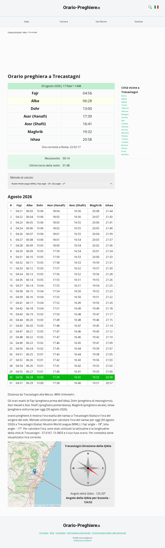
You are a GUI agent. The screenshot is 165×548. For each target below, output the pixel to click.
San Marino (101, 21)
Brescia (124, 145)
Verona (124, 129)
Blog (52, 533)
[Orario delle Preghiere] (82, 8)
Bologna (125, 114)
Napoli (124, 102)
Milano (124, 99)
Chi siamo (44, 533)
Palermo (125, 108)
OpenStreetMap (46, 506)
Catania (124, 123)
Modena (125, 154)
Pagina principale (14, 32)
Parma (124, 148)
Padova (124, 136)
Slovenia (139, 21)
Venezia (124, 126)
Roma (123, 95)
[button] (34, 471)
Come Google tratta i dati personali (109, 533)
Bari (123, 120)
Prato (123, 151)
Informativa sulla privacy (79, 533)
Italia (26, 21)
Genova (124, 111)
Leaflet (35, 506)
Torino (124, 105)
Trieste (124, 139)
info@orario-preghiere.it (83, 540)
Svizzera (64, 21)
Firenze (124, 117)
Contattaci (61, 533)
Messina (125, 132)
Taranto (124, 142)
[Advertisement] (85, 53)
